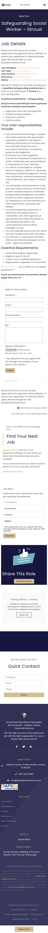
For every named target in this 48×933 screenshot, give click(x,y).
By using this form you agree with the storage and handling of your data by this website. (22, 361)
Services (5, 816)
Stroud (33, 74)
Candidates (6, 806)
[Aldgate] (24, 521)
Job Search (6, 801)
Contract (16, 71)
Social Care (22, 68)
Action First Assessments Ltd (21, 887)
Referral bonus (10, 267)
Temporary (26, 71)
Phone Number (13, 315)
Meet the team (8, 821)
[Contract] (24, 515)
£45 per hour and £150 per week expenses (27, 80)
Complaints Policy (19, 910)
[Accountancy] (24, 508)
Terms (35, 919)
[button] (44, 5)
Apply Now (24, 615)
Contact (5, 826)
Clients (4, 811)
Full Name (10, 295)
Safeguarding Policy (21, 919)
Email (8, 305)
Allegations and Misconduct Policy (23, 905)
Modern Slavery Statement (16, 914)
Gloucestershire (23, 74)
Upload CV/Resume (15, 346)
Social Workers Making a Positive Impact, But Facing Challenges (21, 853)
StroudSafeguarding (22, 77)
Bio (7, 325)
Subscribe (9, 536)
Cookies (33, 910)
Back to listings (10, 380)
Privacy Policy (37, 914)
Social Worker (33, 68)
